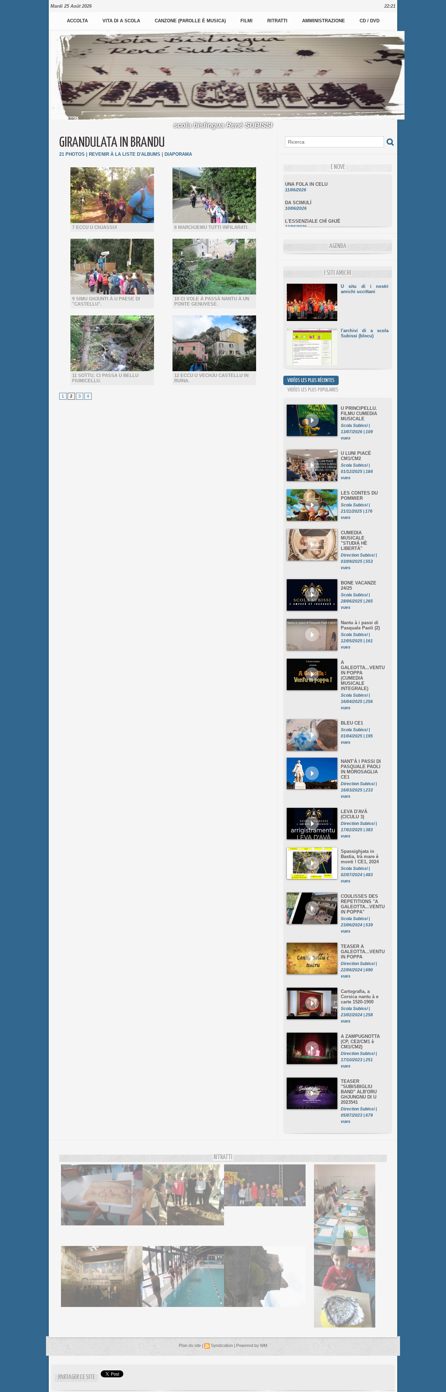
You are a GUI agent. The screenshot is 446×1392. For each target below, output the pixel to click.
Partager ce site (76, 1377)
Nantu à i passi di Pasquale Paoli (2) (360, 625)
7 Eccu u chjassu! (94, 227)
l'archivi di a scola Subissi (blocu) (365, 333)
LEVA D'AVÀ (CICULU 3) (354, 814)
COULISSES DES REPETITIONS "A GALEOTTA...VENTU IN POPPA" (363, 904)
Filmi (247, 20)
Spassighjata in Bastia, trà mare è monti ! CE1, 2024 (360, 856)
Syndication (222, 1345)
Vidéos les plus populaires (312, 389)
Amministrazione (324, 20)
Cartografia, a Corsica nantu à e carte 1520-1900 (359, 996)
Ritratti (278, 20)
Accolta (78, 20)
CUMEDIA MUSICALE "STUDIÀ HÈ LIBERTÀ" (354, 540)
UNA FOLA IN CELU (306, 174)
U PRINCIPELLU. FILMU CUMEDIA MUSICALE (359, 413)
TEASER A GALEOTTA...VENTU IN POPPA (363, 951)
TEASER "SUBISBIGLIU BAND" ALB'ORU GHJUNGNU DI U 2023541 (359, 1092)
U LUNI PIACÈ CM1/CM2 (356, 456)
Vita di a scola (121, 20)
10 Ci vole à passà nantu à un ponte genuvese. (211, 301)
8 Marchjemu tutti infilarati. (211, 227)
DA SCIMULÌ (298, 193)
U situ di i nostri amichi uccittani (365, 289)
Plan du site (190, 1345)
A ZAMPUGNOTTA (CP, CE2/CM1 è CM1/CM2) (360, 1041)
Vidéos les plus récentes (310, 380)
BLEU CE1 (352, 723)
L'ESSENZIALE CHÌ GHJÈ (312, 211)
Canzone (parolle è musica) (191, 20)
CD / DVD (369, 20)
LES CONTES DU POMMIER (359, 495)
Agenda (337, 246)
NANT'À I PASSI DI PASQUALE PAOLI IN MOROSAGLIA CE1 (361, 769)
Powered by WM (251, 1345)
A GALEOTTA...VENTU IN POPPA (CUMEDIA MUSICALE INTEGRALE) (363, 675)
